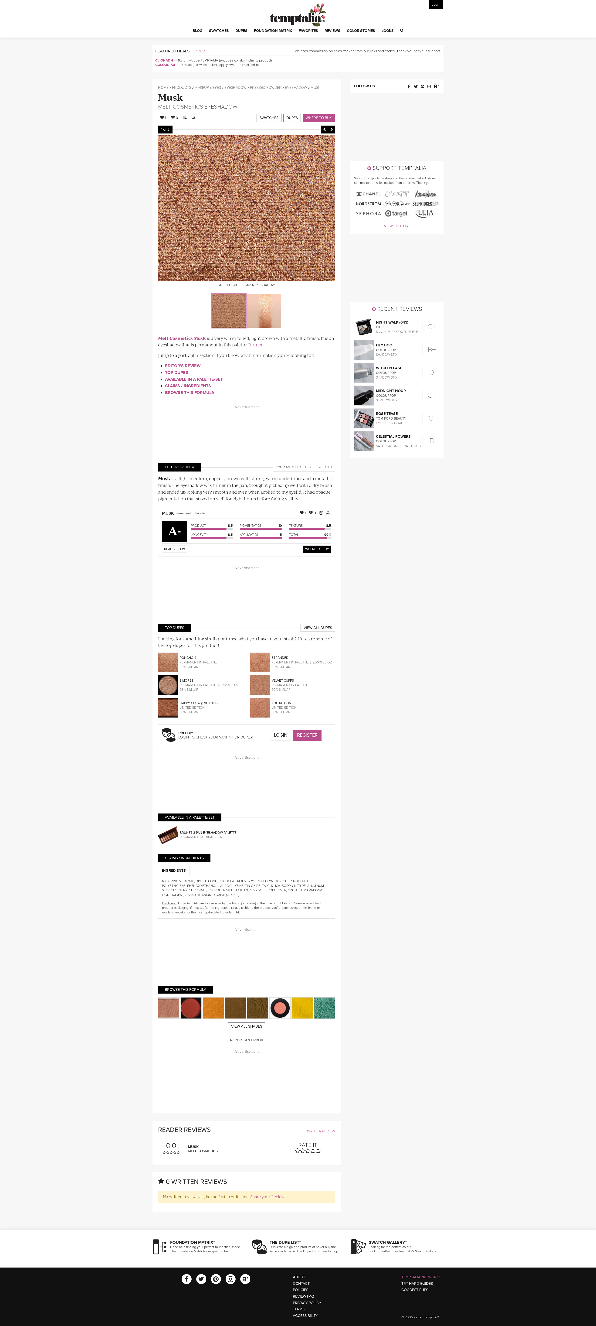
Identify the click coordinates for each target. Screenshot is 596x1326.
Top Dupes (176, 372)
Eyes (216, 87)
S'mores (186, 681)
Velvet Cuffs (283, 681)
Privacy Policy (307, 1303)
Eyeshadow (235, 87)
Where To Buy (317, 549)
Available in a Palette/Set (194, 379)
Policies (300, 1290)
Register (307, 735)
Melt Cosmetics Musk (182, 338)
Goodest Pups (414, 1290)
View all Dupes (318, 627)
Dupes (292, 118)
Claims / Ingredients (188, 385)
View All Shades (246, 1026)
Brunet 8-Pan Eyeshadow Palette (208, 833)
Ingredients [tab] (174, 870)
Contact (301, 1283)
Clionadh (164, 60)
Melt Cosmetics (180, 106)
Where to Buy (319, 118)
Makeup (202, 87)
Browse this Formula (189, 392)
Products (181, 87)
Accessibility (305, 1315)
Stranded (280, 658)
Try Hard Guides (417, 1283)
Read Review (174, 549)
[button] (197, 31)
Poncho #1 (188, 658)
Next (331, 129)
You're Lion (281, 703)
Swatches (269, 118)
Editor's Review (183, 365)
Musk (170, 96)
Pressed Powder (265, 87)
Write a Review (321, 1131)
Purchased (323, 467)
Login (436, 4)
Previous (324, 129)
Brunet (255, 345)
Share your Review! (267, 1196)
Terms (299, 1309)
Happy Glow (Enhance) (198, 703)
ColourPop (165, 65)
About (299, 1277)
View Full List (397, 226)
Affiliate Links (302, 467)
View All (201, 51)
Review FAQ (303, 1296)
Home (163, 87)
